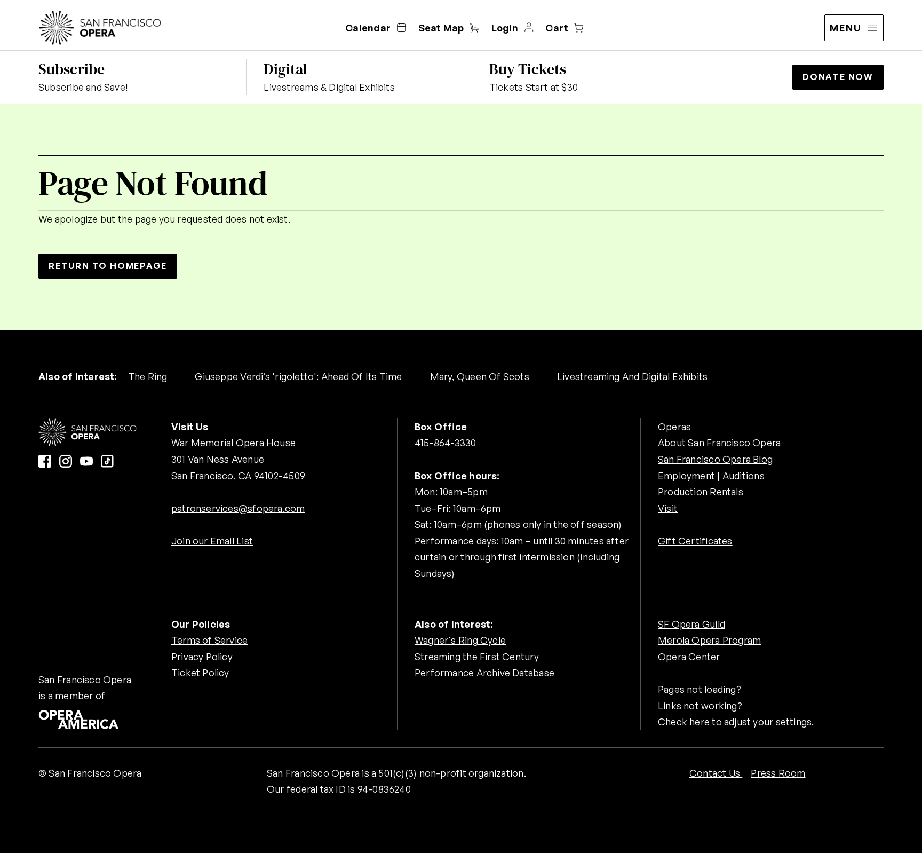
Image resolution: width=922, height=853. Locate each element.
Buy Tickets (527, 69)
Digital (285, 69)
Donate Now (837, 77)
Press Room (778, 773)
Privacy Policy (202, 656)
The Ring (148, 376)
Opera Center (689, 656)
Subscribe (71, 69)
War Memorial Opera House (233, 442)
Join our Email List (212, 541)
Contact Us (715, 773)
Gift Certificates (695, 541)
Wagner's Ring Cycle (460, 640)
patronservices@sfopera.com (238, 508)
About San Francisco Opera (719, 442)
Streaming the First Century (477, 656)
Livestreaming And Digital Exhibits (632, 376)
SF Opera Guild (691, 624)
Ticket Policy (200, 672)
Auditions (743, 475)
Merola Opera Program (709, 640)
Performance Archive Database (484, 672)
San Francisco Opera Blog (715, 459)
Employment (686, 475)
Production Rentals (700, 491)
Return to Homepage (108, 265)
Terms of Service (209, 640)
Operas (674, 426)
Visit (668, 508)
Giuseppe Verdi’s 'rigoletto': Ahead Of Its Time (298, 376)
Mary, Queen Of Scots (479, 376)
